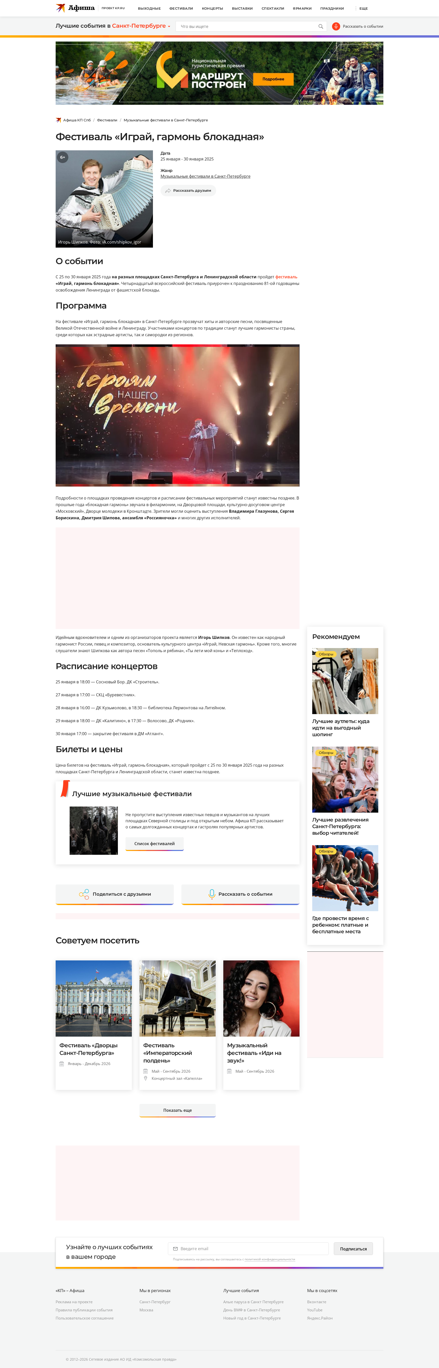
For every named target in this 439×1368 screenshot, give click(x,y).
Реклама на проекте (74, 1301)
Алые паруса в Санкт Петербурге (253, 1301)
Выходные (149, 8)
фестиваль (286, 277)
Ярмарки (302, 8)
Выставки (242, 8)
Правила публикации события (84, 1309)
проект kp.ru (113, 8)
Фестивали (181, 8)
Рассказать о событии (363, 26)
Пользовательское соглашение (85, 1318)
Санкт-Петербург (154, 1301)
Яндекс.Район (320, 1318)
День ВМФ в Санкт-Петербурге (251, 1309)
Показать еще (177, 1110)
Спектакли (273, 8)
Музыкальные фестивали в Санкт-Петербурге (166, 120)
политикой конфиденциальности (270, 1259)
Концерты (212, 8)
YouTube (314, 1309)
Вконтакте (316, 1301)
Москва (146, 1309)
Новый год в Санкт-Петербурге (252, 1318)
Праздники (332, 8)
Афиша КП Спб (77, 120)
